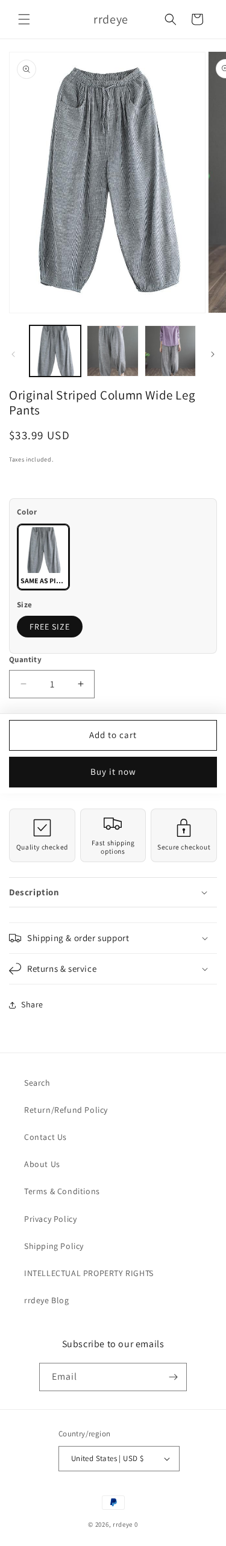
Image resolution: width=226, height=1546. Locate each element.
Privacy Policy (50, 1218)
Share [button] (32, 1004)
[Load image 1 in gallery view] (55, 351)
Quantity (25, 659)
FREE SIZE (50, 626)
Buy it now (113, 771)
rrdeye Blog (46, 1300)
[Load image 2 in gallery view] (112, 351)
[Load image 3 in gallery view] (170, 351)
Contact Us (45, 1136)
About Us (42, 1164)
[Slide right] (212, 354)
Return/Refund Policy (66, 1109)
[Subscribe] (173, 1377)
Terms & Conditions (62, 1191)
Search (37, 1082)
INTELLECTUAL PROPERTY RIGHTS (89, 1273)
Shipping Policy (54, 1246)
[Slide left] (13, 354)
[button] (24, 19)
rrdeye (123, 1524)
